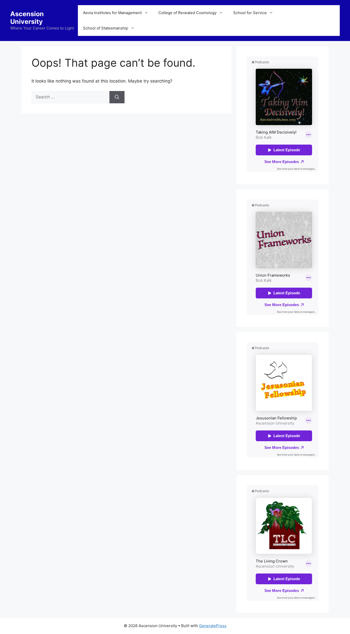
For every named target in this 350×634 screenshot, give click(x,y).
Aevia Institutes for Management (112, 12)
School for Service (250, 12)
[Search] (117, 97)
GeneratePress (213, 625)
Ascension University (27, 17)
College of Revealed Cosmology (187, 12)
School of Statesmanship (105, 28)
